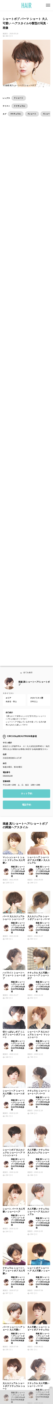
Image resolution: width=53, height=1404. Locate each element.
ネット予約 (26, 798)
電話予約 (26, 809)
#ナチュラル (16, 114)
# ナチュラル (19, 106)
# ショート (18, 98)
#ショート (32, 114)
